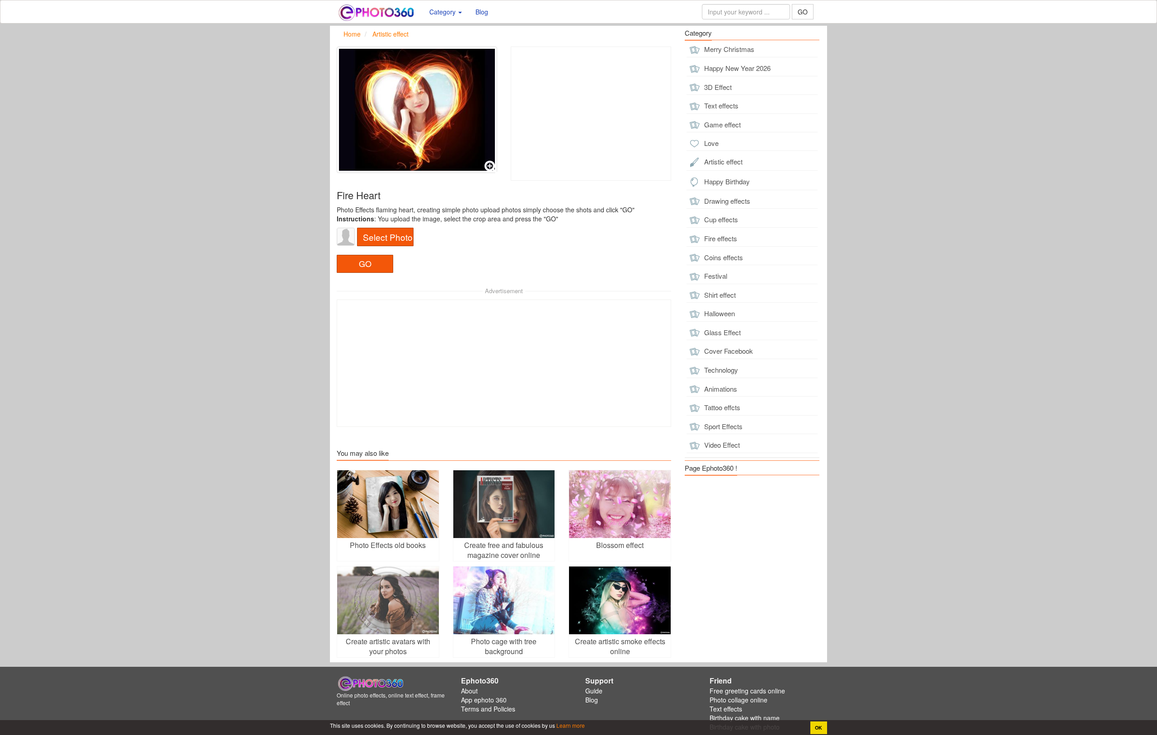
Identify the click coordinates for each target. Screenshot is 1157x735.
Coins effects (722, 257)
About (469, 690)
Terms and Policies (488, 708)
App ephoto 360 (484, 699)
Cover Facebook (727, 351)
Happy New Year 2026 (736, 68)
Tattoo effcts (721, 407)
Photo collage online (738, 699)
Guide (593, 690)
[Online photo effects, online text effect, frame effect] (376, 11)
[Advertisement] (591, 113)
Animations (719, 388)
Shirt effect (719, 295)
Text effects (720, 105)
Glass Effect (721, 332)
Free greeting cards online (747, 690)
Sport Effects (722, 426)
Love (710, 143)
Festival (714, 276)
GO (803, 11)
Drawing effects (726, 201)
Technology (720, 370)
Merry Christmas (728, 49)
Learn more (570, 725)
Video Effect (721, 444)
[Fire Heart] (417, 110)
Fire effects (719, 238)
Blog (481, 11)
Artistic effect (722, 161)
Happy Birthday (726, 181)
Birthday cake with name (745, 717)
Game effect (721, 124)
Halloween (718, 313)
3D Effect (717, 87)
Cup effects (720, 219)
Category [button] (443, 11)
